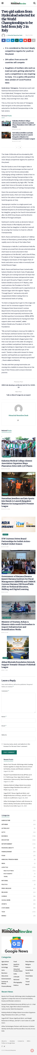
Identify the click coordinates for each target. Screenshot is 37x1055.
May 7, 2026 (5, 670)
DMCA (28, 1041)
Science (4, 896)
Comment (5, 691)
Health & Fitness (9, 870)
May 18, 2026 (5, 632)
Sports (5, 494)
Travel (6, 876)
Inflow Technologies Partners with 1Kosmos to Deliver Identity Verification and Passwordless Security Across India (18, 803)
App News (5, 824)
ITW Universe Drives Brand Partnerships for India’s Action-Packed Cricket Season (16, 541)
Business (5, 836)
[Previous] (16, 147)
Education (5, 840)
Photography (8, 873)
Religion (5, 892)
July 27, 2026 (5, 546)
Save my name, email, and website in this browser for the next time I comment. (17, 745)
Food (3, 855)
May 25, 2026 (5, 592)
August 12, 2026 (17, 141)
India (3, 863)
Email (4, 726)
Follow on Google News (8, 1043)
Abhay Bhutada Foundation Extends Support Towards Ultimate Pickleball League (18, 664)
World (4, 916)
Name (4, 716)
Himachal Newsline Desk (15, 35)
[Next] (20, 147)
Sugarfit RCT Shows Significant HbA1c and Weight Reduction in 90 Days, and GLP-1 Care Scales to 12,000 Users (17, 795)
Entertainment (7, 844)
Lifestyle (5, 867)
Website (4, 735)
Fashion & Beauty (8, 848)
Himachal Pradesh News (10, 859)
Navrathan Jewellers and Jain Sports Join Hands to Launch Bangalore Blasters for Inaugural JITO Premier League (23, 136)
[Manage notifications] (32, 1050)
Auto (3, 832)
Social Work (6, 900)
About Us (4, 1041)
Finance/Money (7, 852)
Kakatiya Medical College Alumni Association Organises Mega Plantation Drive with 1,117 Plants (23, 124)
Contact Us (21, 1041)
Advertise (12, 1041)
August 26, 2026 (17, 129)
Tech (3, 912)
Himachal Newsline (10, 1050)
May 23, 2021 (29, 35)
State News (6, 456)
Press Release (6, 888)
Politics (5, 884)
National (5, 880)
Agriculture (6, 820)
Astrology (5, 828)
